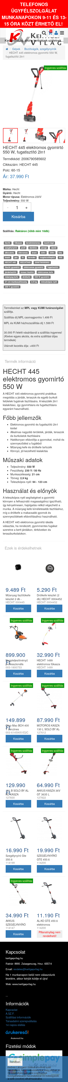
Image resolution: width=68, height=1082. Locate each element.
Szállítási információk (18, 1017)
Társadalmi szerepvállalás (21, 1021)
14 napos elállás (15, 1025)
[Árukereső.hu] (17, 1034)
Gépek (16, 49)
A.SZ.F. (10, 1013)
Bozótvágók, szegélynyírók (40, 49)
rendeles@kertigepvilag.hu (27, 969)
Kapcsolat (11, 1010)
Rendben (15, 1061)
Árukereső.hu (17, 1038)
